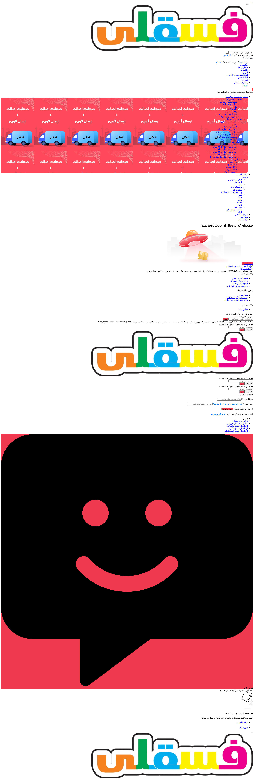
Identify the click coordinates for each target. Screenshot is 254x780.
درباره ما (244, 295)
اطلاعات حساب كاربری (237, 75)
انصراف (249, 330)
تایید (242, 330)
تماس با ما (243, 309)
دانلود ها (244, 70)
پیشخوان (244, 65)
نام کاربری (247, 399)
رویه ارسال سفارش (239, 281)
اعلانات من (243, 77)
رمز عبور (248, 404)
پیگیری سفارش (241, 82)
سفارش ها (243, 67)
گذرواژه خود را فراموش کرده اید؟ (228, 404)
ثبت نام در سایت (218, 414)
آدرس (245, 72)
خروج (245, 85)
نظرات (245, 80)
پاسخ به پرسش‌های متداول (236, 300)
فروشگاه (244, 727)
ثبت (225, 319)
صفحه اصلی (247, 263)
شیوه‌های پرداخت (240, 283)
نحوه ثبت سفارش (240, 278)
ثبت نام (219, 62)
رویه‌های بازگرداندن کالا (237, 286)
